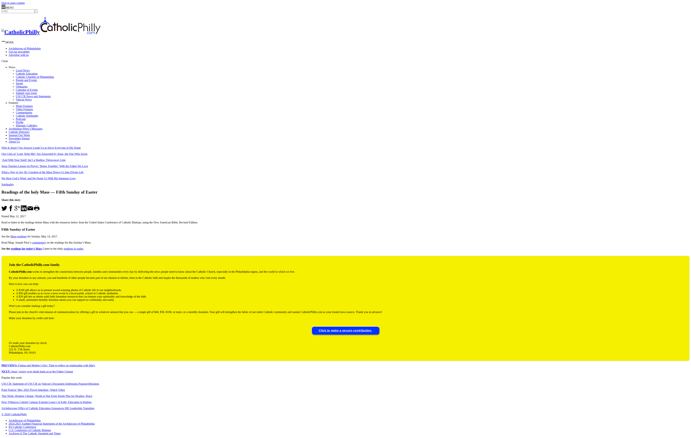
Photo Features (24, 106)
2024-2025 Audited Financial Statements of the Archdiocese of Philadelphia (52, 423)
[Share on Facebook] (11, 210)
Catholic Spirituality (27, 115)
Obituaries (22, 86)
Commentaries (24, 112)
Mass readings (18, 236)
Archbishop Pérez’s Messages (25, 128)
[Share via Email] (30, 210)
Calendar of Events (27, 89)
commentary (39, 242)
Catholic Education (27, 73)
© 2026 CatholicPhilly (14, 414)
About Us (14, 141)
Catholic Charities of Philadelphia (35, 76)
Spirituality (7, 184)
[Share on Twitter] (4, 210)
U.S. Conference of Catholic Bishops (30, 430)
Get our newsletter (19, 51)
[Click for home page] (51, 32)
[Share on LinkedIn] (24, 210)
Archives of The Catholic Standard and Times (35, 433)
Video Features (24, 109)
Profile (19, 122)
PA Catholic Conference (22, 426)
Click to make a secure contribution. (345, 330)
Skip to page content (13, 2)
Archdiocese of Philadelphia (25, 48)
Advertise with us (19, 54)
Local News (23, 70)
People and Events (26, 80)
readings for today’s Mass (26, 248)
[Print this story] (37, 210)
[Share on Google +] (17, 210)
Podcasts (21, 119)
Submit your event (26, 93)
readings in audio (73, 248)
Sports (19, 83)
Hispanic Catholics (26, 125)
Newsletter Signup (19, 138)
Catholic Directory (19, 131)
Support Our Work (19, 135)
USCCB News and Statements (33, 96)
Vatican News (24, 99)
